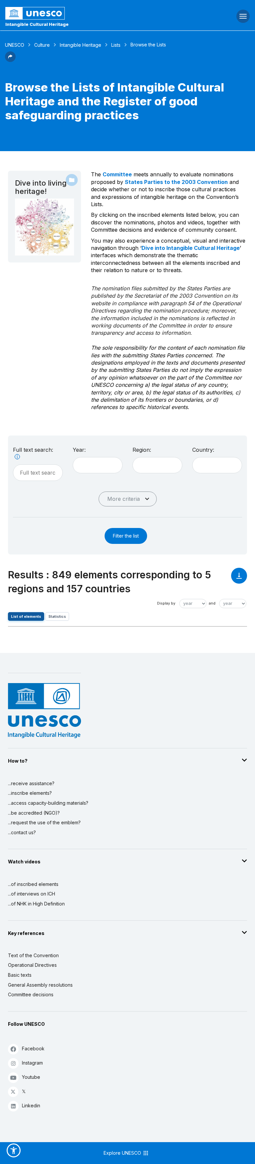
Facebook (33, 1048)
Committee (117, 174)
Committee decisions (30, 994)
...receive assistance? (31, 783)
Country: (203, 449)
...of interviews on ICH (31, 894)
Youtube (31, 1077)
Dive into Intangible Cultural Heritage (190, 248)
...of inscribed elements (33, 884)
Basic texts (20, 975)
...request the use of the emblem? (44, 822)
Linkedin (31, 1105)
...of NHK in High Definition (36, 903)
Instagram (32, 1063)
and (212, 603)
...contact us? (22, 832)
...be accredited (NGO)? (34, 813)
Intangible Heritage (80, 45)
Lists (116, 45)
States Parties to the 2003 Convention (176, 182)
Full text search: (33, 449)
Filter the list (126, 536)
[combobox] (98, 465)
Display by (166, 603)
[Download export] (239, 579)
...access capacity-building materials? (48, 803)
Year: (79, 449)
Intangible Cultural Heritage (37, 24)
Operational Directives (32, 965)
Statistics (57, 616)
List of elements (26, 616)
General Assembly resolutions (40, 985)
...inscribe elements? (30, 793)
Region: (141, 449)
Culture (42, 45)
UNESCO (14, 45)
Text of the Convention (33, 955)
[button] (10, 60)
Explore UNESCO (123, 1153)
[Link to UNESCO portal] (85, 13)
